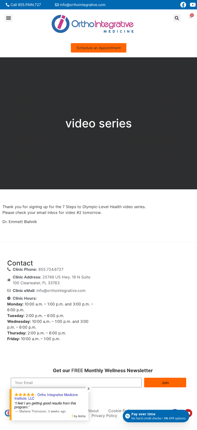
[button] (8, 18)
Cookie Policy (121, 410)
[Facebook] (183, 4)
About (93, 410)
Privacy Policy (104, 415)
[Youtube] (193, 4)
